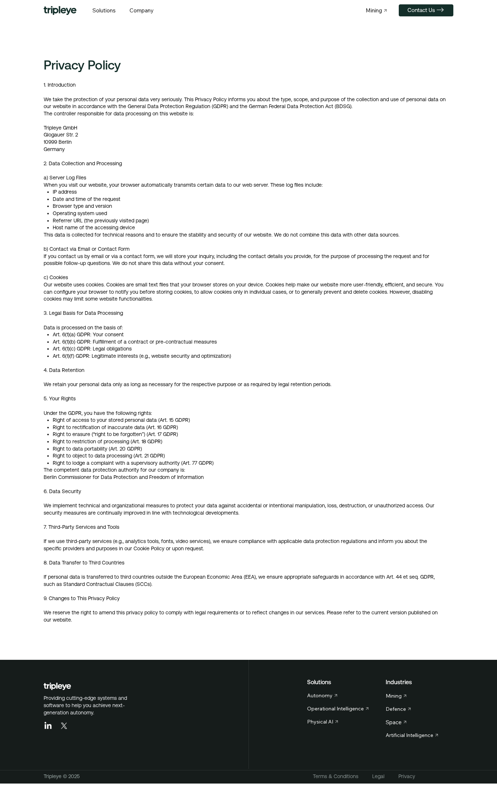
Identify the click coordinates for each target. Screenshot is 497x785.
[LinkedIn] (48, 726)
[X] (64, 726)
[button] (104, 10)
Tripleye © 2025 (62, 776)
